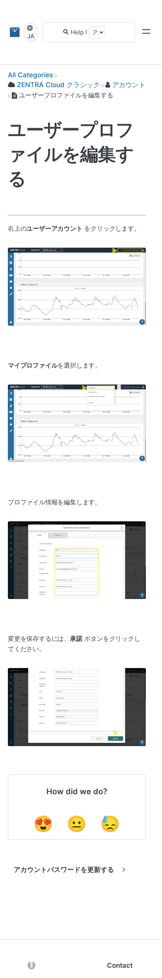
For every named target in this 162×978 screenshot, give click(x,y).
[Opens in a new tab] (31, 965)
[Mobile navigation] (146, 32)
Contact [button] (120, 965)
